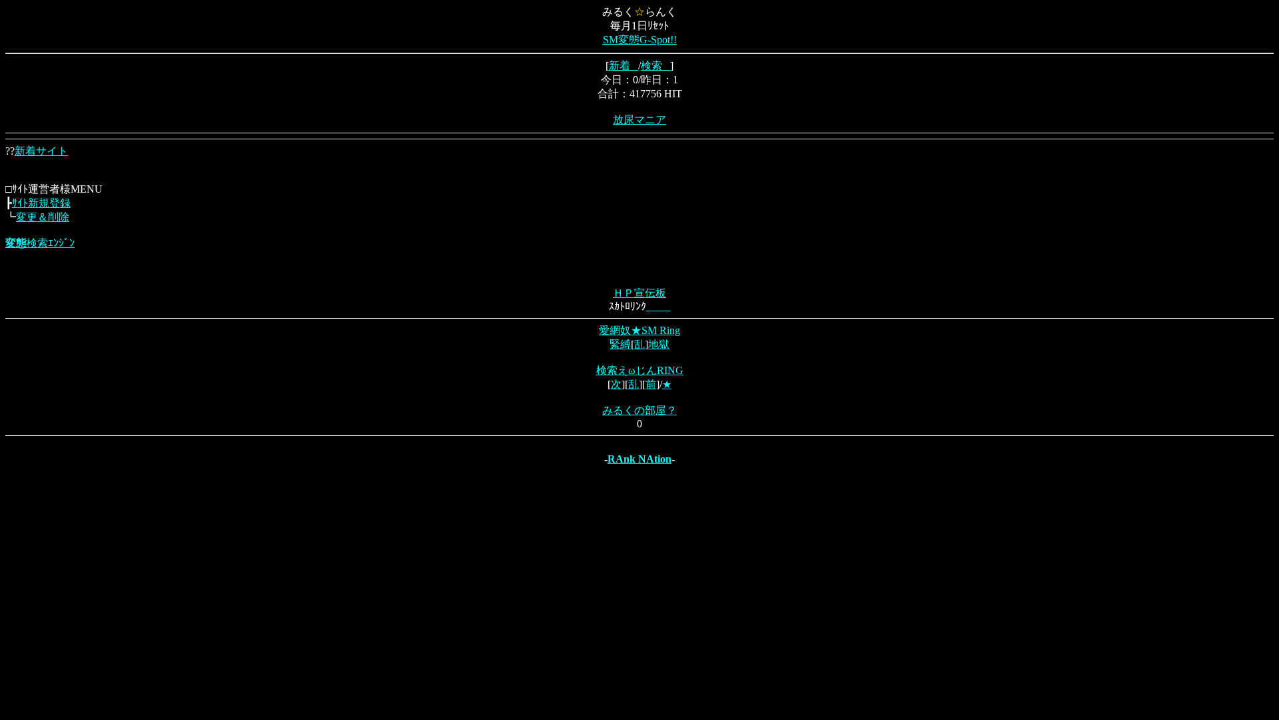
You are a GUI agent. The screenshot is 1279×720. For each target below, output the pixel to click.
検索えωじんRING (639, 370)
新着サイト (41, 151)
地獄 (658, 344)
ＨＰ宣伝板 (639, 293)
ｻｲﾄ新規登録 (41, 203)
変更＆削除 (42, 217)
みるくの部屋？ (639, 410)
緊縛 (620, 344)
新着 (623, 65)
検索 (655, 65)
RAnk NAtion (639, 459)
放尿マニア (639, 119)
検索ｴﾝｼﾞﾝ (40, 243)
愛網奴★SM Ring (639, 330)
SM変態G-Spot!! (640, 39)
